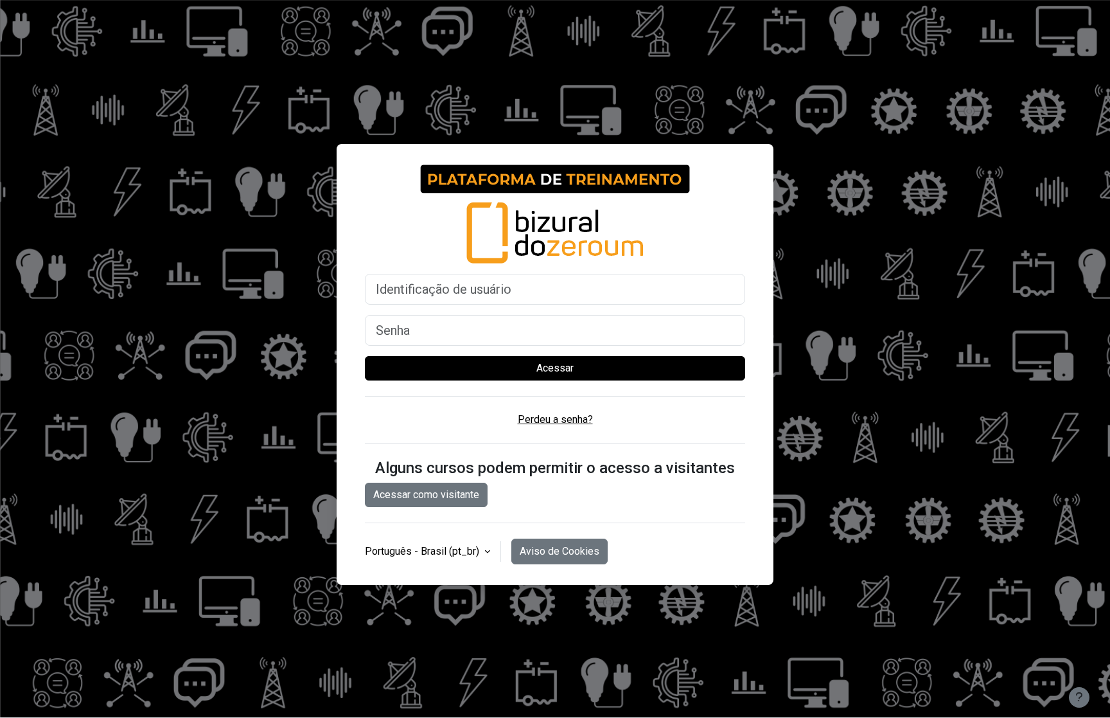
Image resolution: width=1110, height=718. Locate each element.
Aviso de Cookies (559, 551)
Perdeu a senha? (555, 419)
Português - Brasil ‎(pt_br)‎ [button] (423, 551)
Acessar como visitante (426, 495)
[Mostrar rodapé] (1079, 697)
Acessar (555, 368)
